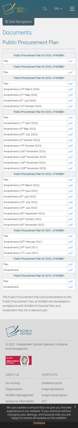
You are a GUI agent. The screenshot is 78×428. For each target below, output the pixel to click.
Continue (39, 423)
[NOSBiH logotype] (19, 331)
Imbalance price (52, 383)
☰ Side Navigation (18, 22)
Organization (14, 389)
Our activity (13, 383)
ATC (44, 401)
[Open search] (45, 8)
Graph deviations (53, 389)
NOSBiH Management (20, 395)
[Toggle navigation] (72, 8)
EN (56, 9)
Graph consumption (54, 395)
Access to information (20, 401)
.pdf (70, 61)
